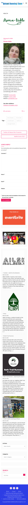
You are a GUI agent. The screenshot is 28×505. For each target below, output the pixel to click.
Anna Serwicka (10, 117)
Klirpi (4, 313)
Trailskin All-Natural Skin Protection (12, 132)
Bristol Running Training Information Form (14, 495)
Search (5, 470)
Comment (3, 153)
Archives (5, 443)
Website (3, 188)
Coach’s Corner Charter (8, 498)
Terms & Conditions (21, 498)
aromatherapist (10, 120)
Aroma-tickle (12, 95)
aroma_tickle (12, 96)
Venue (19, 491)
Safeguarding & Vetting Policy (14, 496)
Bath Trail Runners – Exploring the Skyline (13, 376)
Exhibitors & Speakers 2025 (10, 105)
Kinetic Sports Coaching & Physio (11, 419)
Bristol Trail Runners (8, 336)
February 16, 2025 (8, 38)
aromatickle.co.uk (12, 98)
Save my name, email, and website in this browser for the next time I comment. (14, 196)
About (7, 491)
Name (3, 174)
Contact (14, 491)
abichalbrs (8, 111)
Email (2, 181)
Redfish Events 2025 (19, 136)
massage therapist (11, 123)
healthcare (19, 120)
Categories (5, 454)
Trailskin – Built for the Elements (11, 273)
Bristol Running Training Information (14, 493)
